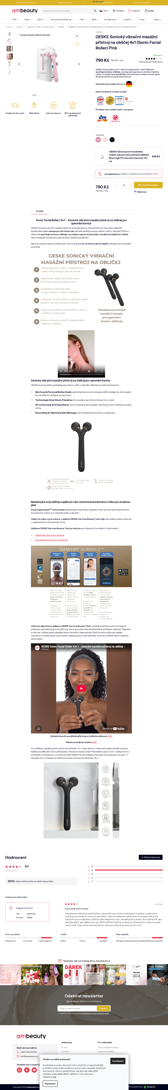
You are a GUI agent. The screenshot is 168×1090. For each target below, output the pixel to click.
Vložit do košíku (150, 185)
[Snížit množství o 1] (117, 185)
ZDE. (110, 736)
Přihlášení (120, 11)
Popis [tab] (39, 211)
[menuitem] (15, 19)
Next (79, 64)
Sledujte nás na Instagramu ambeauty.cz (86, 960)
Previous (19, 64)
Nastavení (50, 1083)
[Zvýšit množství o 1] (131, 185)
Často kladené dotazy (108, 1047)
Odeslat (103, 1008)
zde (54, 1076)
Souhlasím (117, 1061)
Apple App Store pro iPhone (49, 535)
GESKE (99, 32)
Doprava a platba (106, 1051)
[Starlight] (105, 140)
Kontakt (65, 1051)
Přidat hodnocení (152, 857)
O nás (64, 1047)
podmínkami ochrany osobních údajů (95, 1013)
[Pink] (98, 140)
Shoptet (151, 1087)
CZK (105, 11)
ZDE (94, 742)
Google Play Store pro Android (51, 540)
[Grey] (112, 140)
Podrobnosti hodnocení (151, 61)
